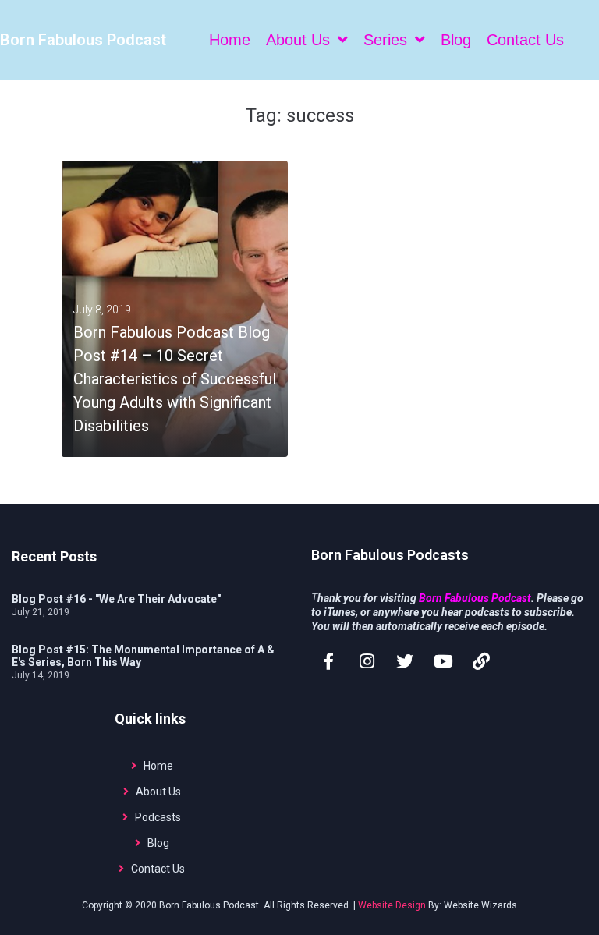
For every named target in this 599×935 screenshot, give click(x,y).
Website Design (392, 905)
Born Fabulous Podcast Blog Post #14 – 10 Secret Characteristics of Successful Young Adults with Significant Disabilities (174, 379)
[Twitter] (405, 661)
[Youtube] (443, 661)
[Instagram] (366, 661)
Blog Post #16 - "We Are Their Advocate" (116, 599)
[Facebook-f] (328, 661)
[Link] (481, 661)
